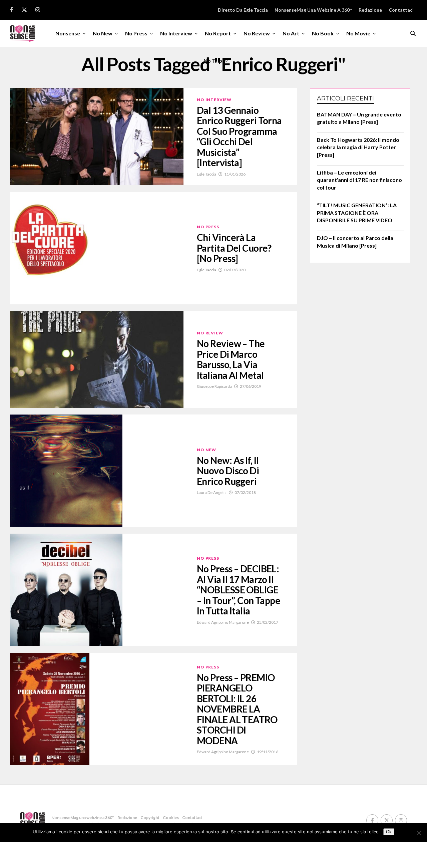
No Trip (212, 60)
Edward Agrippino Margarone (223, 622)
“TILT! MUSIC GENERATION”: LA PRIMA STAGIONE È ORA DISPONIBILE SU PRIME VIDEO (357, 212)
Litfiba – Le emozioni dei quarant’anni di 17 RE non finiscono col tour (359, 180)
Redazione (370, 10)
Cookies (171, 817)
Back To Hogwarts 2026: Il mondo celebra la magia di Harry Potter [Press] (358, 147)
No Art (291, 33)
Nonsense (67, 33)
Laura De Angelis (212, 492)
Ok (389, 831)
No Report (218, 33)
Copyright (149, 817)
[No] (418, 832)
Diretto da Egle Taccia (243, 10)
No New (102, 33)
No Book (323, 33)
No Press (136, 33)
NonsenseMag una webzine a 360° (313, 10)
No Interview (176, 33)
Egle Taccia (206, 174)
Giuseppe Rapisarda (214, 386)
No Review (257, 33)
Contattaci (401, 10)
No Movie (358, 33)
